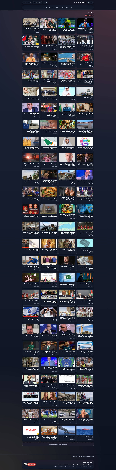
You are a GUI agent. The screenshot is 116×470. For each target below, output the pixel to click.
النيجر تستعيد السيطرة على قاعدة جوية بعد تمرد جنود (68, 250)
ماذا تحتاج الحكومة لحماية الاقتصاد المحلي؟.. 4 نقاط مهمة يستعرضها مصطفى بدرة (50, 369)
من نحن (45, 7)
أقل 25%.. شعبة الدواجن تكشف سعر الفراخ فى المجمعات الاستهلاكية (85, 386)
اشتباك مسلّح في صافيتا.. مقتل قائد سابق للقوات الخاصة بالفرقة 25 (31, 368)
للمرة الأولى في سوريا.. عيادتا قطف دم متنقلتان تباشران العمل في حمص (67, 46)
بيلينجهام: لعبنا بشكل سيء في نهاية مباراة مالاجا (31, 420)
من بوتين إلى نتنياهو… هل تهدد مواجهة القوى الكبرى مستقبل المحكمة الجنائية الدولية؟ (32, 131)
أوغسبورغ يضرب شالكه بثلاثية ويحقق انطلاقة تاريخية (85, 318)
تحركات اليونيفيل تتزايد (88, 97)
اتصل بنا (51, 7)
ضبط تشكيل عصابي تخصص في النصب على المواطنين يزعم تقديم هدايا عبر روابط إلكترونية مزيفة (85, 81)
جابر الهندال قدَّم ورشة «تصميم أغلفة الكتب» (67, 97)
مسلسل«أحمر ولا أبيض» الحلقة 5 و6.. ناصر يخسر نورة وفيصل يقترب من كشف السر (49, 47)
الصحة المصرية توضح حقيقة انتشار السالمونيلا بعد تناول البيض (32, 97)
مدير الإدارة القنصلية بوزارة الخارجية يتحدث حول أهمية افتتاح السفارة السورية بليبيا (68, 114)
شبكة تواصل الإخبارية (80, 3)
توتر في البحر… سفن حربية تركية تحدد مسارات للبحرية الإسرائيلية (49, 233)
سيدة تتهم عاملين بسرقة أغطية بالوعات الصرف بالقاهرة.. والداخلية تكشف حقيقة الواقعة (68, 199)
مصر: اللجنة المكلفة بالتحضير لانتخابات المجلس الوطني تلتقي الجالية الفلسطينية (31, 30)
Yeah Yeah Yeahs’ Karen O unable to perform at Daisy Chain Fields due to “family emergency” (85, 30)
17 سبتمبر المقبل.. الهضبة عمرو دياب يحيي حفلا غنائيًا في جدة (49, 250)
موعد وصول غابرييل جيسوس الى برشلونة (68, 352)
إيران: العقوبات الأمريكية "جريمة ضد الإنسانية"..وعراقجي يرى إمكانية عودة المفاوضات (49, 81)
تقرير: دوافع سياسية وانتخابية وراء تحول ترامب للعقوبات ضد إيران (50, 131)
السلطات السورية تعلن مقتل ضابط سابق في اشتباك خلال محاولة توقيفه (31, 181)
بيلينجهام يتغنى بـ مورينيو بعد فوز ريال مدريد (50, 318)
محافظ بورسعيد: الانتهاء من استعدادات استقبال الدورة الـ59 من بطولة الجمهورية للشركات (86, 47)
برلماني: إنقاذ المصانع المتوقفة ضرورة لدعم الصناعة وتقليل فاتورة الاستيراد (85, 335)
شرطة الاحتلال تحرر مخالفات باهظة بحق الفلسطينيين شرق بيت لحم (68, 420)
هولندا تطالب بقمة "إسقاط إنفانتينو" (49, 335)
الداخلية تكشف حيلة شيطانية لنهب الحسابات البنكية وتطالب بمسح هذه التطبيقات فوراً (50, 301)
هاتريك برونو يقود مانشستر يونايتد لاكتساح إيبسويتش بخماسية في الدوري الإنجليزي (86, 233)
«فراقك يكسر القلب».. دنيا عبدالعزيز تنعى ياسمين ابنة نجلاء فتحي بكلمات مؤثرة (49, 403)
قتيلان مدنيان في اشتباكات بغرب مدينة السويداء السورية (68, 403)
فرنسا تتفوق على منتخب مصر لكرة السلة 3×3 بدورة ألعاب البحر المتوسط (31, 215)
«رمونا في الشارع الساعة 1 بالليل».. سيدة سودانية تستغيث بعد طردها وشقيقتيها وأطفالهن (50, 181)
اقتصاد (56, 7)
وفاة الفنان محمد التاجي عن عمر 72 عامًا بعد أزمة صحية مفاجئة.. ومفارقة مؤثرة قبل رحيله (67, 301)
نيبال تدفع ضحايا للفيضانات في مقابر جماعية (31, 301)
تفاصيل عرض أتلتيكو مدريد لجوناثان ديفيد (32, 46)
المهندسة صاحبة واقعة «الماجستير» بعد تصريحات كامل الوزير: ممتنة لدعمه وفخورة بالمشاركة (67, 318)
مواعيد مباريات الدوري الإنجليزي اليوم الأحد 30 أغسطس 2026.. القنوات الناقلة (49, 420)
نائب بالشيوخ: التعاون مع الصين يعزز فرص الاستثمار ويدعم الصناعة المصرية (49, 352)
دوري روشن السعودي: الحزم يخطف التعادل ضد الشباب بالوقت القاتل (68, 29)
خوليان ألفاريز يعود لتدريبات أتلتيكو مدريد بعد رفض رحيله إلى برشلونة (68, 81)
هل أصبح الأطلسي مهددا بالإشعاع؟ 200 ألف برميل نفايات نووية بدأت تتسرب (86, 250)
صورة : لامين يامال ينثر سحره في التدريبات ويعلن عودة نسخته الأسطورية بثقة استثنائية (50, 114)
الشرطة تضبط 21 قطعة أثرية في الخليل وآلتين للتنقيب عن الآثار (68, 368)
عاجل (67, 7)
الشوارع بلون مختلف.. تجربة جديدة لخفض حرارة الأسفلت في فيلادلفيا (68, 64)
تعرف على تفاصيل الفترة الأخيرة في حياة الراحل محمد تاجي (85, 181)
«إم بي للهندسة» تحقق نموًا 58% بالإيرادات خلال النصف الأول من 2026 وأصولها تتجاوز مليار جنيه (67, 164)
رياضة (62, 7)
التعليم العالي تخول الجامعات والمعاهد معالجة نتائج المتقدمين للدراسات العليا (49, 215)
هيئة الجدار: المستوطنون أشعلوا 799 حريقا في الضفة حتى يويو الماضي (31, 164)
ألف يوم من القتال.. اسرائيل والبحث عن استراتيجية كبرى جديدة (31, 250)
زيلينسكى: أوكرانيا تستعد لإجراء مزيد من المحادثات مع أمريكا (85, 284)
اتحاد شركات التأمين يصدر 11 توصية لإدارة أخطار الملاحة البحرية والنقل (86, 215)
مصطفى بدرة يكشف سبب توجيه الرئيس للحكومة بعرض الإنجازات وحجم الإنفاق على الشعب (67, 336)
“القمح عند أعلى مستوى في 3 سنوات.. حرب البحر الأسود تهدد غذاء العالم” (31, 147)
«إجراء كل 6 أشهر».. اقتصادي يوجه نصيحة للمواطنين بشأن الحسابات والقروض (86, 267)
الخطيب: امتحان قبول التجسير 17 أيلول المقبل (67, 181)
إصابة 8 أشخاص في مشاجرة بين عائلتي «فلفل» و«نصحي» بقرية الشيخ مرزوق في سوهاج (49, 64)
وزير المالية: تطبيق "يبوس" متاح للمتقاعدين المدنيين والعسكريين (86, 301)
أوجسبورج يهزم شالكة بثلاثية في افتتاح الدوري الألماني (50, 29)
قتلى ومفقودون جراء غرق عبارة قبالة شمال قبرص (85, 437)
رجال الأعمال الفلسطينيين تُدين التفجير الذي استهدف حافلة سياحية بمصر (31, 386)
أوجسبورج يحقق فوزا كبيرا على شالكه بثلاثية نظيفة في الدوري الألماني (85, 368)
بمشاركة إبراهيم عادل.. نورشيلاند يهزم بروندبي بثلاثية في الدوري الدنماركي (86, 64)
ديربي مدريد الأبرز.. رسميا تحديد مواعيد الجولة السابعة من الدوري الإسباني (32, 437)
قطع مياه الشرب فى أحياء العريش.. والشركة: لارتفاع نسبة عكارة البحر (86, 352)
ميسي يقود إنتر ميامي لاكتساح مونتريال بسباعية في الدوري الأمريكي (49, 164)
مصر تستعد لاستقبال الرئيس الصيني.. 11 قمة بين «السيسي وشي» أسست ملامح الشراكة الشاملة (49, 386)
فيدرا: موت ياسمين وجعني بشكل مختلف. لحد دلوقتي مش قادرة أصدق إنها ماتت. (67, 386)
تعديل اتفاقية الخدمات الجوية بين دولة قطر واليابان (49, 284)
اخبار (71, 7)
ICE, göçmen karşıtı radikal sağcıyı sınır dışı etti (31, 335)
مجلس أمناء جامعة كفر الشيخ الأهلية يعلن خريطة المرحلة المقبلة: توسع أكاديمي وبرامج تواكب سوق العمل (49, 437)
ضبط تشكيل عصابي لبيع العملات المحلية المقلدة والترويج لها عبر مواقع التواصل (49, 267)
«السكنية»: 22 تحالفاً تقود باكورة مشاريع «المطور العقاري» (68, 147)
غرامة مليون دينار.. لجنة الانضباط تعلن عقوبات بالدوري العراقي (31, 284)
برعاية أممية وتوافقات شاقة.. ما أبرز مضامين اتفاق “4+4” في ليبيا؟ (49, 97)
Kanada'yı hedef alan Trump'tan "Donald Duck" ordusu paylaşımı (86, 403)
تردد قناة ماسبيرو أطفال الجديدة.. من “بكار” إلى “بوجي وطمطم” (85, 147)
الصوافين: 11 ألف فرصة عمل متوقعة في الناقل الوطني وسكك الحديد (31, 267)
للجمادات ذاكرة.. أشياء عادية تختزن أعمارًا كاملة (68, 267)
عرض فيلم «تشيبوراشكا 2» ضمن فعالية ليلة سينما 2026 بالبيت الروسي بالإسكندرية (67, 131)
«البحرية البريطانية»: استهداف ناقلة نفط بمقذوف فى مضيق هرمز (68, 437)
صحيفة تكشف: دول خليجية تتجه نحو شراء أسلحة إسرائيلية (50, 147)
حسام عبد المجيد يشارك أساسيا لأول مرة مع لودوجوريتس (31, 352)
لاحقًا (25, 464)
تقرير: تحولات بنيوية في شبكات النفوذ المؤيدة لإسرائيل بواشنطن (31, 318)
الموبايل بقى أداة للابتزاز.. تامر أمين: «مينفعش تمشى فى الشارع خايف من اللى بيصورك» (85, 164)
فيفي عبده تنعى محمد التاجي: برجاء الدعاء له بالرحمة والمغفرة (31, 114)
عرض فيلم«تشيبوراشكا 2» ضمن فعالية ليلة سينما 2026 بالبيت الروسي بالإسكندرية (67, 216)
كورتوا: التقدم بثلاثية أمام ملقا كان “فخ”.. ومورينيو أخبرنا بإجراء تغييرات (32, 64)
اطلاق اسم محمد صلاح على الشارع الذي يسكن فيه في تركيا (32, 81)
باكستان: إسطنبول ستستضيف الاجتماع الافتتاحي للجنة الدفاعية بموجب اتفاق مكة (67, 284)
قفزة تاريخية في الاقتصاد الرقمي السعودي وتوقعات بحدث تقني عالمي (85, 198)
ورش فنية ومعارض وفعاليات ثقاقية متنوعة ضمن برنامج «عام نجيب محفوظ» (85, 114)
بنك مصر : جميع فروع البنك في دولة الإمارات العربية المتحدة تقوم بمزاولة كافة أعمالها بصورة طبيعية (85, 131)
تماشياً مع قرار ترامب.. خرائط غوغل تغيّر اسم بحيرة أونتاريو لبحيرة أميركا (67, 233)
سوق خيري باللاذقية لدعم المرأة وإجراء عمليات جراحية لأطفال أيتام (31, 233)
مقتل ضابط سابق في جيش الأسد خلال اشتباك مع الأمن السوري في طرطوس (31, 403)
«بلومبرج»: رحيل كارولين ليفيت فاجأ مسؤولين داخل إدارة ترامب (86, 420)
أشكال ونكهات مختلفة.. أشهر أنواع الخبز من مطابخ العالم (50, 198)
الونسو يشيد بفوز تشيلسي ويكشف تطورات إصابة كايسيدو (32, 198)
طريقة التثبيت (31, 464)
